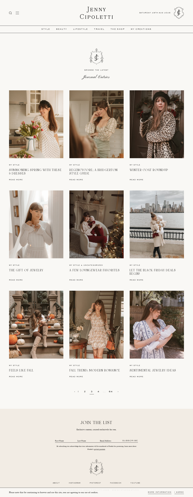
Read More (16, 179)
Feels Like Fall (21, 370)
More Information (159, 492)
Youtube (135, 483)
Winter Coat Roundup (149, 170)
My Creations (141, 29)
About (56, 483)
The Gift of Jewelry (26, 270)
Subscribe (130, 441)
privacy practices (99, 449)
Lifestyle (80, 29)
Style (45, 29)
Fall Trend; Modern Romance (94, 370)
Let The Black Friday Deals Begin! (153, 272)
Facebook (115, 483)
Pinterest (95, 483)
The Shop (118, 29)
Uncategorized (93, 265)
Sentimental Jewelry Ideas (153, 370)
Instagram (75, 483)
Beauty (61, 29)
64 (111, 392)
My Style (14, 165)
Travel (99, 29)
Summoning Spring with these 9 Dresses (35, 172)
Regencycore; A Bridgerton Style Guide (93, 172)
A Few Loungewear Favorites (94, 270)
